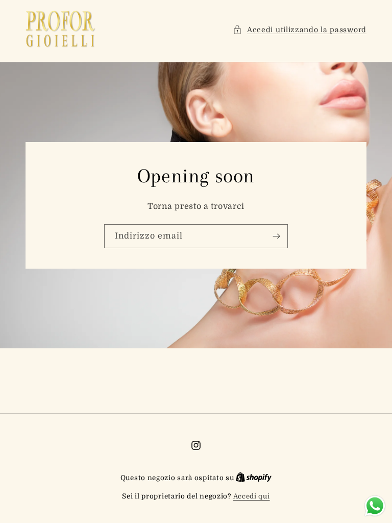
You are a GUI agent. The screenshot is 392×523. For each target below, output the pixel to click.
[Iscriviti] (276, 236)
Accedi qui (251, 496)
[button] (299, 29)
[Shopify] (254, 478)
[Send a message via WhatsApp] (375, 506)
